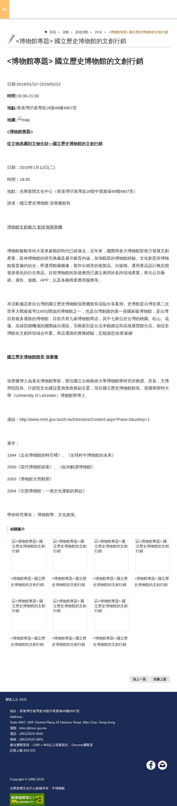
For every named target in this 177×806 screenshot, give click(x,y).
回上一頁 (139, 679)
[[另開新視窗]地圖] (24, 120)
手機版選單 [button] (4, 9)
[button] (29, 555)
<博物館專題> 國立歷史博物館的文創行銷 (138, 32)
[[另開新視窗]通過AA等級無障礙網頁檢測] (27, 799)
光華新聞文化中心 (92, 9)
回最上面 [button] (159, 679)
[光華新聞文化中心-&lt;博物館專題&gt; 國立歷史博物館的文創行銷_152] (162, 765)
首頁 (53, 32)
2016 (98, 32)
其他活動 (81, 32)
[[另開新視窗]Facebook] (151, 765)
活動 (65, 32)
